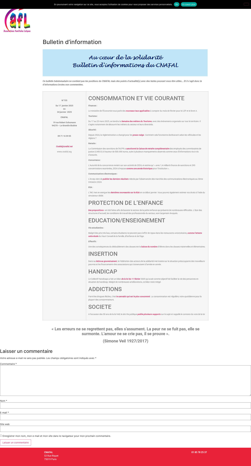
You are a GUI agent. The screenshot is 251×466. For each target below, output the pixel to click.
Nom (3, 401)
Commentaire (8, 364)
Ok (176, 4)
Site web (5, 424)
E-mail (4, 412)
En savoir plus (189, 4)
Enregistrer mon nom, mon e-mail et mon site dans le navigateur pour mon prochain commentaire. (57, 436)
